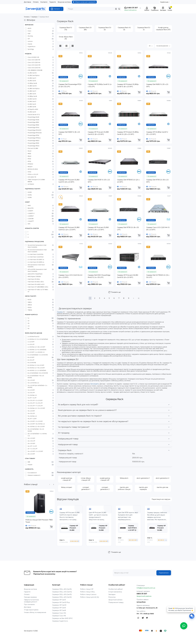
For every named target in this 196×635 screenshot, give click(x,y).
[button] (49, 484)
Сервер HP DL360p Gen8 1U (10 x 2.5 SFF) (157, 133)
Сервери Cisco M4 (59, 613)
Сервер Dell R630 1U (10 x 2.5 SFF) (157, 85)
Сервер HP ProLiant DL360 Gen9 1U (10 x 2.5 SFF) (98, 228)
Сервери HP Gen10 (59, 605)
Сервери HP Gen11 (59, 600)
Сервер (60, 312)
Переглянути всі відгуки (161, 499)
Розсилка (111, 597)
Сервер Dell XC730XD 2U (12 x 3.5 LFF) (157, 276)
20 (150, 46)
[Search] (119, 9)
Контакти (43, 2)
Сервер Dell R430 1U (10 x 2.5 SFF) (99, 181)
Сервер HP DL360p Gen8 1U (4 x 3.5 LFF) (99, 85)
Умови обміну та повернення (35, 612)
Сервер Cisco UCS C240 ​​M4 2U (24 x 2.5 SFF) (70, 276)
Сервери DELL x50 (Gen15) (62, 589)
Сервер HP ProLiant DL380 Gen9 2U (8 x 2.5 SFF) (98, 133)
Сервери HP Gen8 (59, 610)
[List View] (60, 46)
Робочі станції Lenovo (88, 594)
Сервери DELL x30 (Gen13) (62, 594)
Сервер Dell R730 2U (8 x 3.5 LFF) (128, 228)
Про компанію (29, 604)
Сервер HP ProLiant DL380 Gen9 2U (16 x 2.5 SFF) (103, 530)
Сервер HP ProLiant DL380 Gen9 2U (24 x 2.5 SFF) (69, 228)
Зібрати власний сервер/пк (85, 2)
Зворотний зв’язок (115, 600)
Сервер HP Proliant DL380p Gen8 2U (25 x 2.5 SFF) (128, 133)
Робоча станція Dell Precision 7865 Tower (39, 521)
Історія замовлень (115, 592)
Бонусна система (64, 2)
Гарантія (52, 2)
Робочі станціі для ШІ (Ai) (89, 597)
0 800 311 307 (132, 8)
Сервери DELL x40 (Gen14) (62, 592)
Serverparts (95, 384)
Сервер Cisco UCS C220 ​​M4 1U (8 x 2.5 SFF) (158, 228)
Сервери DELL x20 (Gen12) (62, 597)
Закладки (111, 594)
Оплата (35, 2)
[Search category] (116, 9)
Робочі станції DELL (87, 592)
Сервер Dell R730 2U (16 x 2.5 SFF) (157, 181)
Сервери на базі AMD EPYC (62, 618)
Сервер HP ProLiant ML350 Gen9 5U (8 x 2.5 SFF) (127, 276)
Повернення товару (116, 602)
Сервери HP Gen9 (59, 608)
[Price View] (72, 46)
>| (138, 298)
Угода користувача (31, 610)
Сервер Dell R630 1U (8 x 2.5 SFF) (69, 133)
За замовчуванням (162, 46)
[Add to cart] (51, 527)
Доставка (27, 2)
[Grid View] (66, 46)
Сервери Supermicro (60, 621)
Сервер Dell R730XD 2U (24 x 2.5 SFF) (128, 181)
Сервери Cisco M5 (59, 616)
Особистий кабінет (115, 589)
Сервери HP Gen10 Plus (61, 602)
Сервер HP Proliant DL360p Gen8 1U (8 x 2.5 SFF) (128, 85)
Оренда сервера (30, 597)
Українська (164, 2)
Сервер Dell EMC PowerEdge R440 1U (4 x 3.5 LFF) (99, 276)
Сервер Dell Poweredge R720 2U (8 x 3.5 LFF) (69, 85)
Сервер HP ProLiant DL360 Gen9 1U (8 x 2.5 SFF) (68, 181)
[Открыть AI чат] (191, 616)
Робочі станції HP (86, 589)
